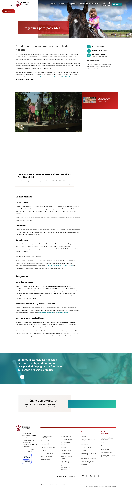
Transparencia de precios (88, 458)
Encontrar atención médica (66, 457)
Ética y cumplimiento (47, 456)
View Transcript (66, 185)
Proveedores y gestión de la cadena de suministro (87, 463)
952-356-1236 (93, 60)
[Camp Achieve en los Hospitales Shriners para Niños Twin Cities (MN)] (48, 112)
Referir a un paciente (67, 439)
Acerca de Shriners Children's (46, 437)
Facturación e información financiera (67, 462)
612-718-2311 (66, 77)
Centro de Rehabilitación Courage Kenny (59, 265)
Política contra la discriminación (49, 485)
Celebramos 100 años (47, 441)
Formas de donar (86, 447)
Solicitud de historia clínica (66, 443)
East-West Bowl (105, 449)
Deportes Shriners (106, 452)
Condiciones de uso (66, 485)
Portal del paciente (66, 450)
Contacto (64, 447)
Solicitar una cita (66, 436)
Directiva (43, 450)
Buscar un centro (66, 453)
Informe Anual (45, 459)
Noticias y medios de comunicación (107, 438)
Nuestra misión (45, 444)
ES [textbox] (109, 5)
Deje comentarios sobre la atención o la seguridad (68, 467)
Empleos (83, 436)
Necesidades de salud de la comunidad (88, 454)
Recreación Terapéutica (46, 312)
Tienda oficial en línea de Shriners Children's (108, 456)
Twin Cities (8, 11)
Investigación (85, 444)
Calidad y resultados (47, 453)
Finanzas (83, 450)
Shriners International (107, 446)
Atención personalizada (48, 447)
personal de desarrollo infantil (45, 77)
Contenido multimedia (107, 443)
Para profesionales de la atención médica (88, 440)
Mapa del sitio (77, 485)
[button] (104, 4)
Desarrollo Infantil (61, 312)
